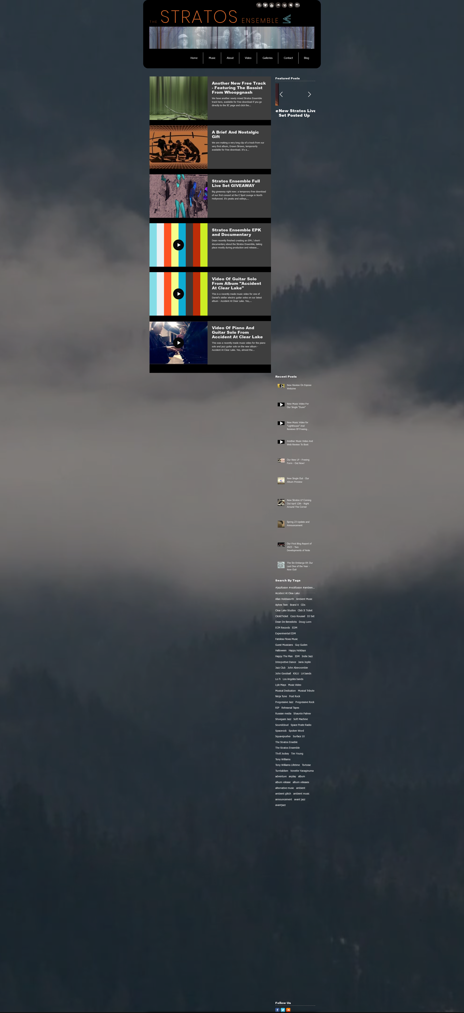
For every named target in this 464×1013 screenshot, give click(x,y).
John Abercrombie (298, 668)
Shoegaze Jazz (283, 719)
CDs (303, 605)
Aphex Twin (281, 605)
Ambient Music (304, 599)
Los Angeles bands (293, 679)
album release (283, 782)
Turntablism (281, 771)
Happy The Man (284, 656)
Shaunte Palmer (302, 713)
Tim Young (297, 753)
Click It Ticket (305, 610)
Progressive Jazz (284, 702)
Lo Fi (278, 679)
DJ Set (310, 616)
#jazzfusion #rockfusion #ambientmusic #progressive (295, 587)
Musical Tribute (306, 691)
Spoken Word (296, 731)
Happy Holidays (297, 650)
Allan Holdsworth (284, 599)
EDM (294, 628)
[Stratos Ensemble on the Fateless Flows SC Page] (278, 5)
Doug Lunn (305, 622)
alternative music (284, 788)
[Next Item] (309, 94)
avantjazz (280, 805)
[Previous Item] (281, 94)
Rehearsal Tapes (290, 708)
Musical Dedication (285, 691)
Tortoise (306, 765)
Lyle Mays (280, 685)
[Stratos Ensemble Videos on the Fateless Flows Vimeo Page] (284, 5)
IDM (297, 656)
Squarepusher (283, 736)
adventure (281, 776)
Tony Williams (282, 759)
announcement (283, 799)
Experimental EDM (285, 633)
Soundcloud (282, 725)
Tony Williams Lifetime (287, 765)
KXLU (296, 673)
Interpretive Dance (285, 662)
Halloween (281, 650)
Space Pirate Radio (301, 725)
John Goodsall (283, 673)
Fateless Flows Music (286, 639)
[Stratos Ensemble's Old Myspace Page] (290, 5)
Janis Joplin (304, 662)
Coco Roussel (297, 616)
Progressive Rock (304, 702)
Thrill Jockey (282, 753)
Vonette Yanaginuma (302, 771)
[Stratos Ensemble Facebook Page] (259, 5)
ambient (300, 788)
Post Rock (294, 696)
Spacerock (281, 731)
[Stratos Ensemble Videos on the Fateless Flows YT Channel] (271, 5)
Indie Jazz (307, 656)
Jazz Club (280, 668)
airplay (292, 776)
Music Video (294, 685)
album (301, 776)
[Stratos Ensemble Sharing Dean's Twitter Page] (265, 5)
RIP (277, 708)
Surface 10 (299, 736)
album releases (301, 782)
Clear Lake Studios (285, 610)
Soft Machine (300, 719)
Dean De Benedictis (286, 622)
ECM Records (282, 628)
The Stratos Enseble (286, 742)
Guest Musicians (284, 645)
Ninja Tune (281, 696)
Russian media (283, 713)
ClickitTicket (281, 616)
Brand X (294, 605)
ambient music (301, 793)
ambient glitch (283, 793)
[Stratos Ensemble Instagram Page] (297, 5)
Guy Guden (301, 645)
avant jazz (299, 799)
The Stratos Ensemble (287, 748)
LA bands (306, 673)
